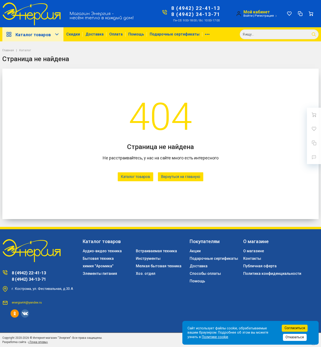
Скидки (73, 34)
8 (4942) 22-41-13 (195, 8)
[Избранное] (289, 14)
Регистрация (264, 15)
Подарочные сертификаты (175, 34)
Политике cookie (215, 337)
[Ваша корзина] (311, 14)
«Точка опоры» (38, 342)
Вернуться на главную (180, 176)
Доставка (95, 34)
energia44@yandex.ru (27, 302)
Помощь (136, 34)
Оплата (116, 34)
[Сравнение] (300, 14)
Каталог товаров (33, 34)
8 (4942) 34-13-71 (195, 14)
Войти (248, 15)
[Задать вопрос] (314, 157)
